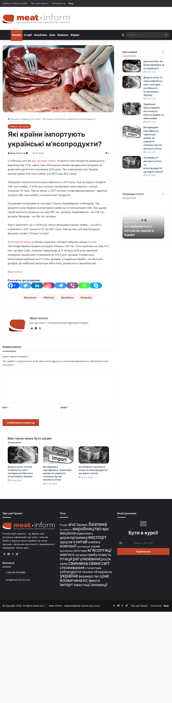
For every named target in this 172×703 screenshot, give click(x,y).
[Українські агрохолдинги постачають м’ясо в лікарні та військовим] (131, 109)
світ (105, 563)
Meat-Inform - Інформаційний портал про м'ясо (74, 605)
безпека (98, 524)
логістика (80, 550)
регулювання (86, 558)
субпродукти (70, 572)
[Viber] (72, 285)
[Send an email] (27, 153)
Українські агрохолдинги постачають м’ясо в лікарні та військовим (153, 111)
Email (64, 407)
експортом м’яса (20, 242)
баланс (82, 525)
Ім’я (5, 407)
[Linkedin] (37, 285)
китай (82, 541)
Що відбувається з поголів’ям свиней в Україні (139, 230)
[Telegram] (61, 285)
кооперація (83, 546)
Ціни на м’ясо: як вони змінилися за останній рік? (153, 65)
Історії (28, 34)
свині (95, 563)
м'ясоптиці (100, 550)
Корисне (62, 34)
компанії (68, 546)
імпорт (49, 297)
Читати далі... (23, 547)
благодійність (66, 530)
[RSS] (5, 554)
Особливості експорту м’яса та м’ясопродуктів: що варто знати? (93, 470)
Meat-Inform (16, 153)
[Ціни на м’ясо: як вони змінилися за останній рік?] (131, 66)
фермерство (89, 576)
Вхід (71, 3)
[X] (40, 328)
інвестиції (82, 585)
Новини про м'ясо (31, 119)
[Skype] (96, 285)
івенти (94, 580)
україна (87, 297)
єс (85, 580)
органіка (81, 555)
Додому (14, 119)
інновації (99, 584)
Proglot (64, 525)
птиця (66, 558)
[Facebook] (36, 328)
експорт (31, 297)
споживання (72, 567)
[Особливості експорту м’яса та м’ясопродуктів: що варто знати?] (94, 455)
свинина (78, 563)
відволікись (85, 533)
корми (95, 546)
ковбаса (68, 297)
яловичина (71, 580)
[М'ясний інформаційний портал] (36, 18)
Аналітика (40, 34)
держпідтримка (74, 537)
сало (64, 563)
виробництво (87, 528)
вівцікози (68, 533)
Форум (75, 34)
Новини (16, 34)
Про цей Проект (40, 3)
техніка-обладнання (97, 572)
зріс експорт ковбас (44, 160)
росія (106, 559)
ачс (72, 524)
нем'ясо (67, 554)
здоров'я (67, 542)
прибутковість (99, 555)
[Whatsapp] (84, 285)
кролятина (66, 550)
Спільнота (57, 3)
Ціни (52, 34)
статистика (93, 568)
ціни (104, 575)
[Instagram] (49, 285)
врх (105, 528)
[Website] (32, 328)
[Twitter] (25, 285)
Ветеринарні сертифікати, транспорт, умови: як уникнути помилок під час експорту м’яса (57, 473)
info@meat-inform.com (17, 579)
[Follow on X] (24, 153)
